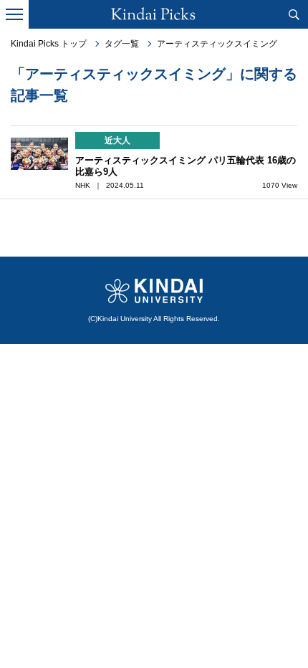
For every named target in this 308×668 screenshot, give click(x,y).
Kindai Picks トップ (49, 43)
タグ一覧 (122, 43)
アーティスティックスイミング (217, 43)
